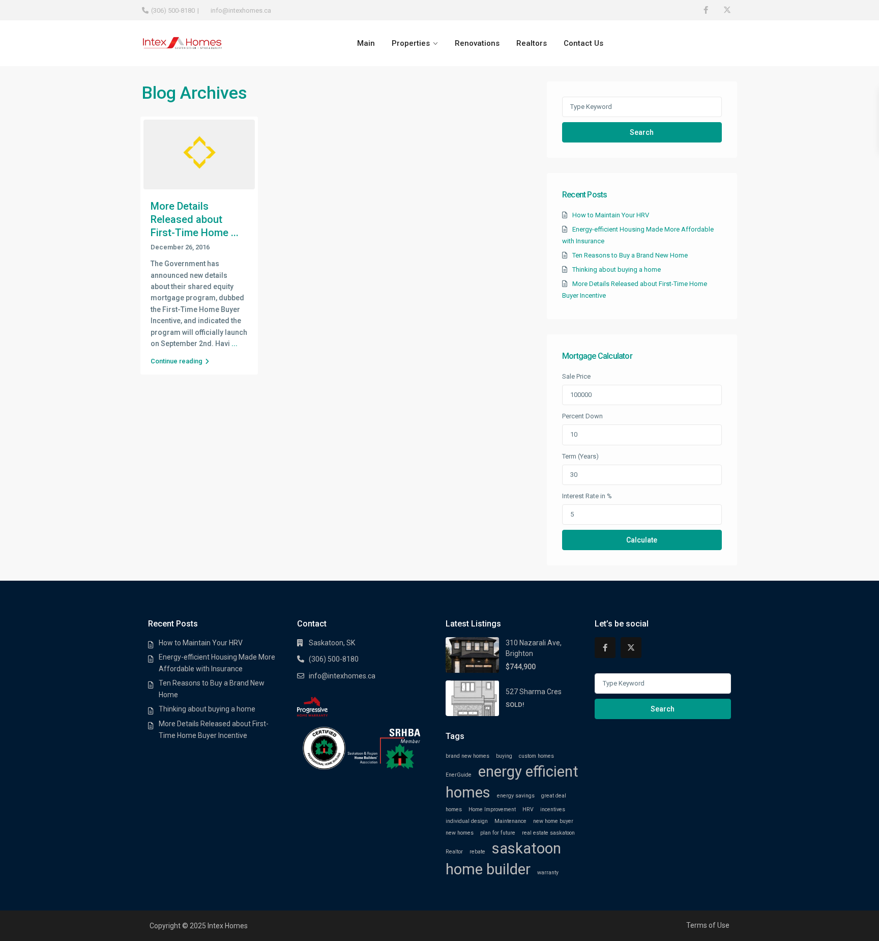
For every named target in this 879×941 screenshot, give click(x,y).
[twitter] (726, 10)
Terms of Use (707, 925)
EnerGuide (459, 775)
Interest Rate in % (587, 496)
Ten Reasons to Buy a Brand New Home (630, 255)
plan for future (497, 833)
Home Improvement (492, 809)
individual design (467, 821)
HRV (528, 809)
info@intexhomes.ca (342, 676)
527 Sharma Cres (534, 692)
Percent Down (582, 416)
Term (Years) (580, 456)
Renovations (477, 43)
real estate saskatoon (548, 833)
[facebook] (705, 10)
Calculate (641, 540)
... (234, 343)
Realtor (454, 851)
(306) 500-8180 (173, 10)
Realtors (531, 43)
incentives (552, 809)
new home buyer (553, 821)
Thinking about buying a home (616, 269)
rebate (477, 851)
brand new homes (467, 756)
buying (504, 756)
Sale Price (576, 376)
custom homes (536, 756)
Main (366, 43)
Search (642, 132)
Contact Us (583, 43)
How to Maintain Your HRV (610, 215)
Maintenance (510, 821)
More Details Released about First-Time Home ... (195, 219)
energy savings (516, 795)
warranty (548, 872)
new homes (460, 833)
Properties (411, 43)
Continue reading (176, 361)
